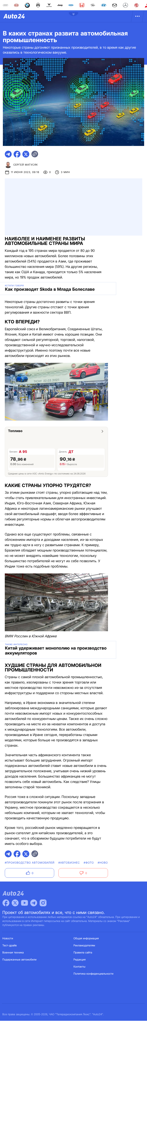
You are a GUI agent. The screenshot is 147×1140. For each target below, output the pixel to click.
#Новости (106, 862)
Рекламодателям (84, 945)
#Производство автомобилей (30, 862)
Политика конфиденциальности (93, 973)
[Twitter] (15, 902)
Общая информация (86, 938)
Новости (7, 938)
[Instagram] (43, 902)
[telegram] (8, 154)
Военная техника (13, 952)
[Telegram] (33, 902)
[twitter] (25, 154)
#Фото (89, 862)
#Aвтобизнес (69, 862)
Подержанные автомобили (19, 959)
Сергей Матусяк (25, 164)
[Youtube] (24, 902)
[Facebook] (5, 902)
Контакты (79, 966)
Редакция (80, 959)
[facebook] (17, 154)
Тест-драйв (9, 945)
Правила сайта (83, 952)
